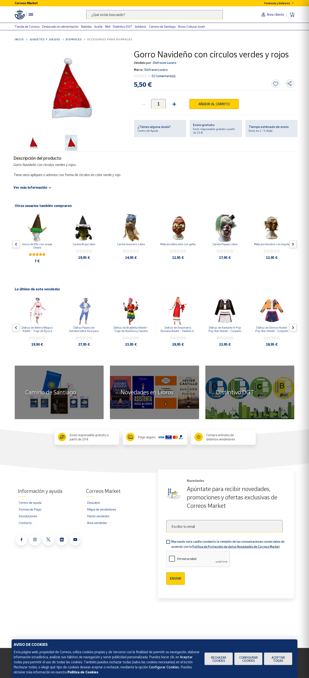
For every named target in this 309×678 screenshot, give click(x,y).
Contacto (25, 523)
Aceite (98, 26)
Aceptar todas (278, 659)
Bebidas (86, 26)
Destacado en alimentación (60, 26)
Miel (107, 26)
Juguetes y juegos (44, 39)
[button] (174, 103)
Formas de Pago (30, 509)
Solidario (140, 26)
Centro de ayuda (30, 502)
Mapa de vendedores (101, 509)
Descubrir (93, 502)
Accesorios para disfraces (109, 39)
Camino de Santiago (162, 26)
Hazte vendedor (98, 516)
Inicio (19, 39)
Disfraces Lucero (164, 63)
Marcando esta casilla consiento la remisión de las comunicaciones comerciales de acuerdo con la (227, 544)
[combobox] (154, 14)
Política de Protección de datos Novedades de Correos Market (236, 546)
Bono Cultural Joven (191, 26)
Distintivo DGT (122, 26)
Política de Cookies (82, 672)
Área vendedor (97, 523)
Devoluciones (28, 516)
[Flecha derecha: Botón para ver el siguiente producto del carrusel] (293, 244)
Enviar (175, 578)
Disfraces (74, 39)
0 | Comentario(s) (164, 76)
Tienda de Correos (27, 26)
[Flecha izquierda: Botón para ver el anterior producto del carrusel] (16, 244)
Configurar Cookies (248, 659)
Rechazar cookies (218, 659)
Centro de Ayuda (147, 130)
